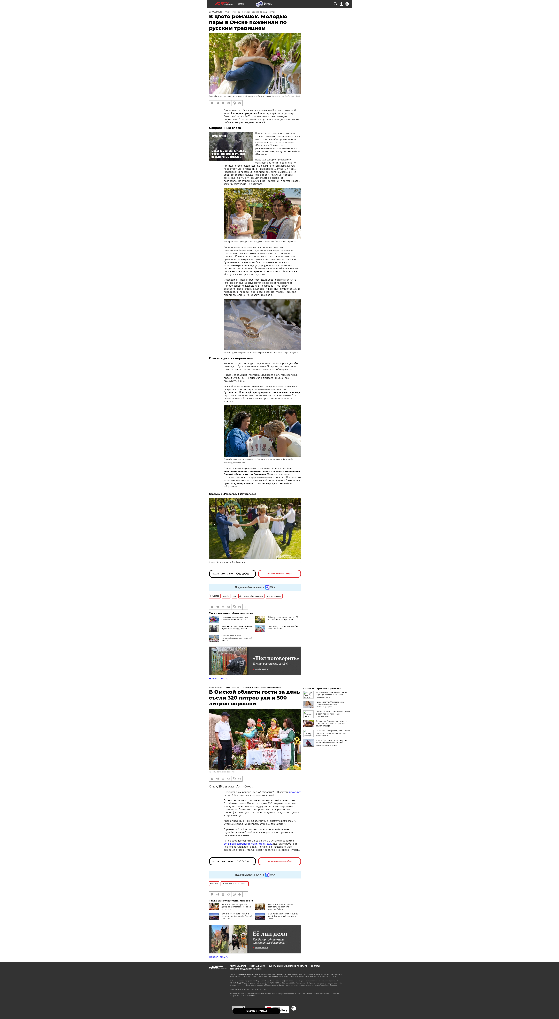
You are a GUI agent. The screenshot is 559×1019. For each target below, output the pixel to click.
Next (295, 524)
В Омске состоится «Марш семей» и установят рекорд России (237, 627)
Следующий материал (256, 1011)
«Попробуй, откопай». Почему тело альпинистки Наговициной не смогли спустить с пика (332, 742)
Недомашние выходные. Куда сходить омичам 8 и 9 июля (235, 618)
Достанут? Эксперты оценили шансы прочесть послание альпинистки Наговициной (333, 733)
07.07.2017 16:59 (215, 12)
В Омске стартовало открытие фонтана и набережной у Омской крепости (237, 916)
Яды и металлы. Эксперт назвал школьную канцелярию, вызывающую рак (330, 704)
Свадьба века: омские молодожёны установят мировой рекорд (237, 638)
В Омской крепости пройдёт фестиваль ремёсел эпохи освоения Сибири (281, 906)
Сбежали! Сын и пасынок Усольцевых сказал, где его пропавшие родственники (333, 713)
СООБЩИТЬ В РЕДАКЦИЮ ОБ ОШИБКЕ (245, 969)
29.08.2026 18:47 (216, 687)
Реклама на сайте (238, 966)
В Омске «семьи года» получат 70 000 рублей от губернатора (283, 618)
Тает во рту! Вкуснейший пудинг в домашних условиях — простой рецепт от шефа (331, 723)
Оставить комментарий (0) (280, 574)
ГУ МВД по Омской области (222, 772)
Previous (215, 524)
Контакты (315, 966)
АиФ (298, 96)
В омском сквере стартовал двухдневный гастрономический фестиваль (236, 906)
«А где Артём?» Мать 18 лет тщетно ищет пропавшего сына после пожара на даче (331, 694)
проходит (295, 792)
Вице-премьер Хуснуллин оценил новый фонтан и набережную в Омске (283, 916)
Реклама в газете (257, 966)
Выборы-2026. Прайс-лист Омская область (288, 966)
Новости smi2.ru (218, 678)
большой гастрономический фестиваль (248, 843)
